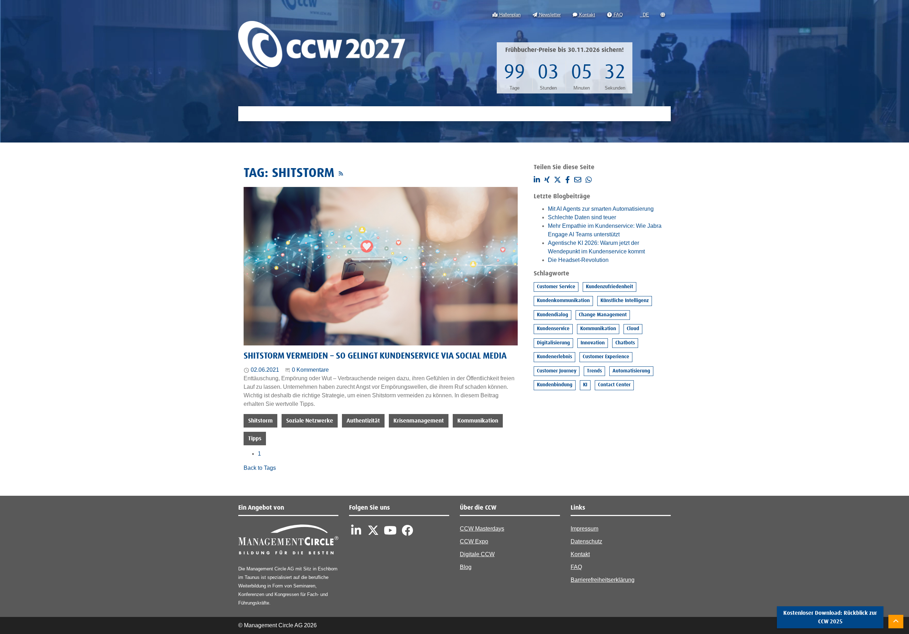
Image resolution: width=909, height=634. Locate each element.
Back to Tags (260, 468)
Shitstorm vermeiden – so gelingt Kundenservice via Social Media (375, 356)
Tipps (254, 438)
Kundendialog (552, 314)
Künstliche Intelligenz (624, 300)
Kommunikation (477, 421)
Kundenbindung (554, 384)
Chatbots (625, 342)
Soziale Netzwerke (309, 421)
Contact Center (614, 384)
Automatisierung (631, 371)
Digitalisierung (553, 342)
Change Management (603, 314)
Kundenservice (553, 328)
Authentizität (363, 421)
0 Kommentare (310, 370)
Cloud (633, 328)
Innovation (593, 342)
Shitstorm (260, 421)
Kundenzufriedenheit (609, 286)
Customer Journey (556, 371)
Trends (594, 371)
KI (585, 384)
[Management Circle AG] (288, 541)
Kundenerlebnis (554, 356)
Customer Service (556, 286)
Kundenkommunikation (563, 300)
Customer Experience (606, 356)
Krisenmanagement (418, 421)
